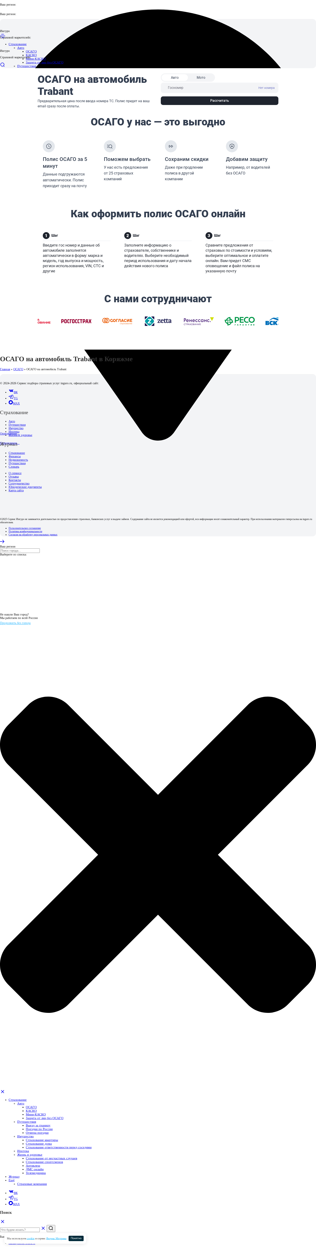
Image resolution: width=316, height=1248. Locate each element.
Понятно (76, 1238)
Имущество (16, 428)
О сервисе (15, 473)
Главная (5, 369)
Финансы (15, 456)
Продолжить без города (15, 623)
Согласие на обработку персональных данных (33, 534)
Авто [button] (20, 47)
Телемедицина (36, 1173)
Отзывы (14, 476)
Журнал (14, 1176)
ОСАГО (31, 51)
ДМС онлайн (35, 1169)
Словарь (14, 466)
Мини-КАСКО (36, 58)
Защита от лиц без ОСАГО (44, 62)
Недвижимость (18, 459)
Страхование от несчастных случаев (51, 1158)
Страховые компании (32, 1184)
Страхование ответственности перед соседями (59, 1147)
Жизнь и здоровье (20, 435)
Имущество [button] (25, 1136)
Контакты (15, 480)
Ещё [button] (12, 1180)
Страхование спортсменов (44, 1162)
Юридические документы (25, 487)
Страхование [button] (18, 1099)
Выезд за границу (38, 1125)
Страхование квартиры (42, 1140)
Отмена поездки (37, 1132)
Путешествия (17, 424)
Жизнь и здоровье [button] (29, 1154)
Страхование (17, 453)
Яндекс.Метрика (56, 1238)
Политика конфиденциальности (25, 531)
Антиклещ (33, 1165)
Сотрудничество (19, 483)
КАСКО (31, 55)
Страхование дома (39, 1143)
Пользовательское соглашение (25, 528)
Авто (12, 421)
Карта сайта (16, 490)
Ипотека (14, 431)
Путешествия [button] (26, 66)
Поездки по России (39, 1129)
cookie (31, 1238)
